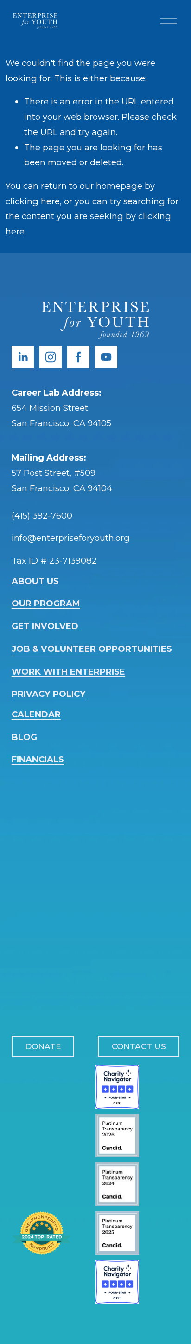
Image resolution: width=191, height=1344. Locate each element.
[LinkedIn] (23, 357)
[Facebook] (78, 357)
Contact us (139, 1046)
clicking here (33, 201)
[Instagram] (50, 357)
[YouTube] (106, 357)
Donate (43, 1046)
